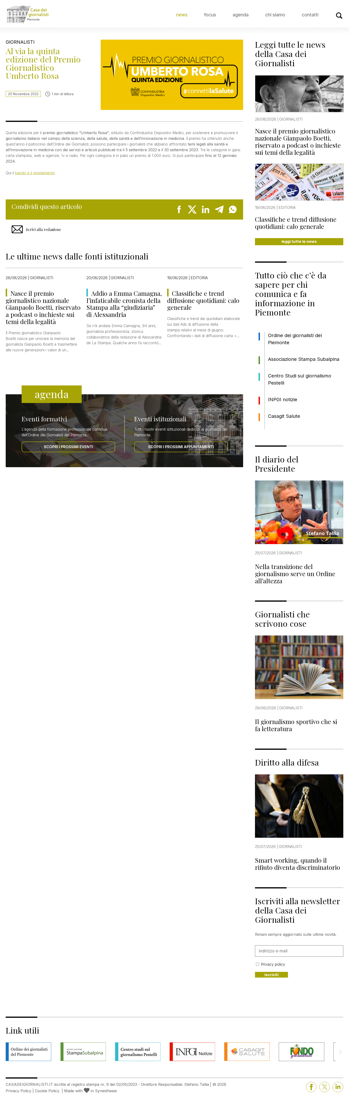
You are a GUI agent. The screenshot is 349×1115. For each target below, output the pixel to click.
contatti (310, 15)
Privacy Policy (18, 1090)
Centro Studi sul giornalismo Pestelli (299, 379)
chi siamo (275, 15)
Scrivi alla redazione (43, 229)
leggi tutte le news (299, 241)
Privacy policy (273, 964)
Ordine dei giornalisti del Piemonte (295, 339)
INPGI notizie (282, 399)
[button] (340, 1051)
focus (210, 15)
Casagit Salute (284, 416)
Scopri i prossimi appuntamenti (181, 446)
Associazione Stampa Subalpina (303, 359)
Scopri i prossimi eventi (68, 446)
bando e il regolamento (35, 172)
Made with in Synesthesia (90, 1090)
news (182, 15)
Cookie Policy (47, 1090)
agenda (241, 15)
